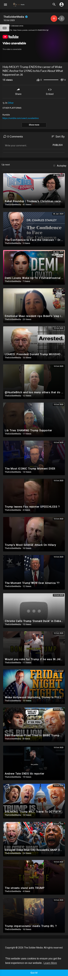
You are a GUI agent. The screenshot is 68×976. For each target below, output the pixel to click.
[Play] (4, 58)
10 (52, 58)
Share (18, 94)
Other (11, 103)
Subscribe (54, 18)
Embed (49, 94)
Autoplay (61, 165)
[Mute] (57, 58)
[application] (34, 43)
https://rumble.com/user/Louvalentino (20, 118)
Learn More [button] (50, 963)
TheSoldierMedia (14, 16)
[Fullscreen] (63, 58)
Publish (58, 145)
